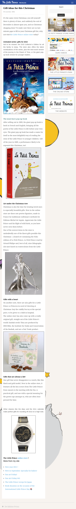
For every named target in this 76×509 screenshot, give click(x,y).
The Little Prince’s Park (61, 72)
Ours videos (61, 53)
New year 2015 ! (11, 467)
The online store (61, 92)
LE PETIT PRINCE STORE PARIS (61, 33)
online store (23, 458)
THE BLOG (22, 3)
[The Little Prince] (10, 2)
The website (61, 111)
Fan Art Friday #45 (12, 478)
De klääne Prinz (12, 506)
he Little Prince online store (22, 34)
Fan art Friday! (11, 474)
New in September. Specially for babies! (21, 471)
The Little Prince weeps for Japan (18, 482)
